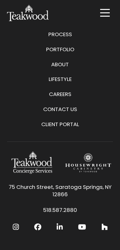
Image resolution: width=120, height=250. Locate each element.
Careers (60, 94)
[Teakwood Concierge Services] (32, 162)
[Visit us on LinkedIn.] (60, 227)
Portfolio (60, 49)
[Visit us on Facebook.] (37, 227)
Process (60, 34)
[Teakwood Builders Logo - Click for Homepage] (28, 13)
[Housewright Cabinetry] (88, 162)
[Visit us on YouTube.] (82, 227)
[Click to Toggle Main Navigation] (105, 13)
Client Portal (60, 124)
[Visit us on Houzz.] (104, 227)
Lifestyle (60, 79)
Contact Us (60, 109)
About (60, 64)
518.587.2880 (60, 210)
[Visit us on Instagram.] (16, 227)
